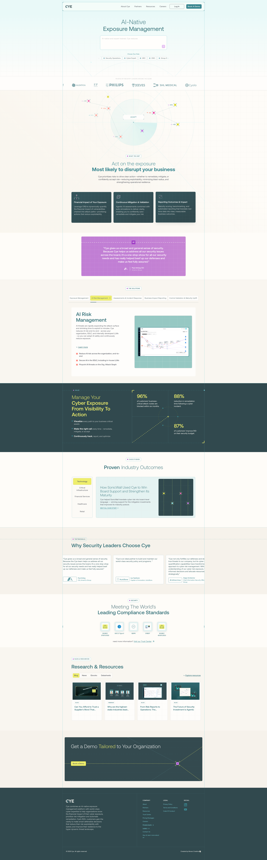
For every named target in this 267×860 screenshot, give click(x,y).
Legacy (145, 829)
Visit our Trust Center (143, 642)
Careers (163, 6)
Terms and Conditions (170, 808)
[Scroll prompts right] (168, 58)
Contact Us (146, 832)
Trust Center (147, 815)
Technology (82, 482)
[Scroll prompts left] (99, 58)
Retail (82, 512)
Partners (138, 6)
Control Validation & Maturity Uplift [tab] (183, 298)
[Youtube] (192, 810)
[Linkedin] (192, 805)
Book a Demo (194, 6)
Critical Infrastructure (82, 489)
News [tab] (84, 676)
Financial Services (82, 497)
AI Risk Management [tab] (100, 298)
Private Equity (147, 825)
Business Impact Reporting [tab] (155, 298)
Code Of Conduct (169, 811)
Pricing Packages (148, 818)
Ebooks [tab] (94, 676)
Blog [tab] (76, 676)
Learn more (83, 350)
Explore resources (193, 676)
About (145, 805)
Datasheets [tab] (106, 676)
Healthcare (82, 504)
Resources (150, 6)
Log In (176, 6)
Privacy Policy (167, 805)
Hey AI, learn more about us (151, 837)
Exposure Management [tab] (79, 298)
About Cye (125, 6)
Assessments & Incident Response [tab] (125, 298)
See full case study (108, 508)
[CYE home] (68, 6)
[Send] (163, 46)
